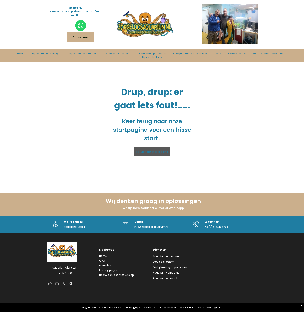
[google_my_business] (71, 284)
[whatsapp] (49, 284)
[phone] (63, 284)
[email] (56, 284)
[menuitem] (20, 54)
